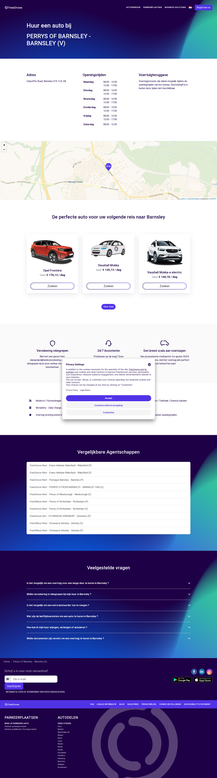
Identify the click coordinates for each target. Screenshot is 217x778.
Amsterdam (62, 767)
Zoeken (52, 286)
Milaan (60, 735)
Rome (60, 738)
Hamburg (61, 758)
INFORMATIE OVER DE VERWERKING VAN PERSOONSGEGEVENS (35, 692)
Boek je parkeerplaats (17, 723)
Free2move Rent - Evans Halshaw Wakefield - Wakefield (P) (61, 465)
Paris (60, 726)
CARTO (213, 198)
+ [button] (4, 145)
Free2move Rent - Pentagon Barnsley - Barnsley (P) (56, 480)
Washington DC (64, 732)
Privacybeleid (149, 704)
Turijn (60, 741)
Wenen (60, 744)
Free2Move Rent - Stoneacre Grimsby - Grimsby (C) (56, 523)
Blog (121, 704)
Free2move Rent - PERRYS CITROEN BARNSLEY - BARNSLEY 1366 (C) (66, 487)
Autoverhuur (133, 7)
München (61, 761)
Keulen (60, 750)
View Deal (108, 306)
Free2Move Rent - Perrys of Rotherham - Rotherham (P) (59, 501)
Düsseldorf (62, 753)
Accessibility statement (197, 704)
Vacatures (133, 704)
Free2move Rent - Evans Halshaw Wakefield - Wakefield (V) (60, 472)
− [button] (4, 149)
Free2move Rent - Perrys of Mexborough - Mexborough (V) (60, 494)
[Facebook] (194, 672)
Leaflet (182, 198)
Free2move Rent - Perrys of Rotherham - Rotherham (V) (59, 508)
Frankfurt (61, 755)
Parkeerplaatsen (152, 7)
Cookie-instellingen (170, 704)
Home (7, 661)
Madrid (60, 729)
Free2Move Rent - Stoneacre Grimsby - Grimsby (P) (56, 530)
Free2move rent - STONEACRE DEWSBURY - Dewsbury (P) (60, 516)
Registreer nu (204, 7)
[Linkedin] (202, 672)
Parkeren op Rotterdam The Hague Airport (20, 729)
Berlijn (60, 747)
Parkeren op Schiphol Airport (15, 726)
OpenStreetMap (193, 198)
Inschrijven (14, 686)
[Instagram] (209, 672)
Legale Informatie (106, 704)
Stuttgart (61, 764)
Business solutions (175, 7)
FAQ (92, 704)
